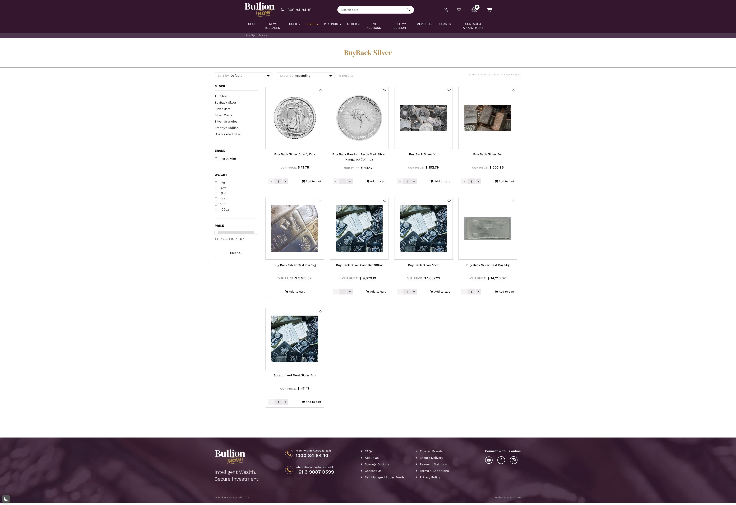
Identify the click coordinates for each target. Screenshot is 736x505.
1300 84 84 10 (312, 455)
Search (408, 9)
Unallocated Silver (228, 134)
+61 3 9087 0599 (315, 472)
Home (472, 74)
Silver (495, 74)
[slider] (216, 232)
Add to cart (313, 181)
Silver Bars (222, 109)
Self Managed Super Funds (384, 477)
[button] (320, 90)
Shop (484, 74)
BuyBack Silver (225, 102)
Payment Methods (433, 464)
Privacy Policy (430, 477)
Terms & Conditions (434, 471)
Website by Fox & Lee (508, 497)
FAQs (368, 451)
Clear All (236, 253)
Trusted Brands (431, 451)
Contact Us (373, 471)
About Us (372, 458)
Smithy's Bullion (227, 128)
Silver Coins (223, 115)
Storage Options (377, 464)
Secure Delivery (431, 458)
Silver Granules (226, 121)
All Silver (221, 96)
